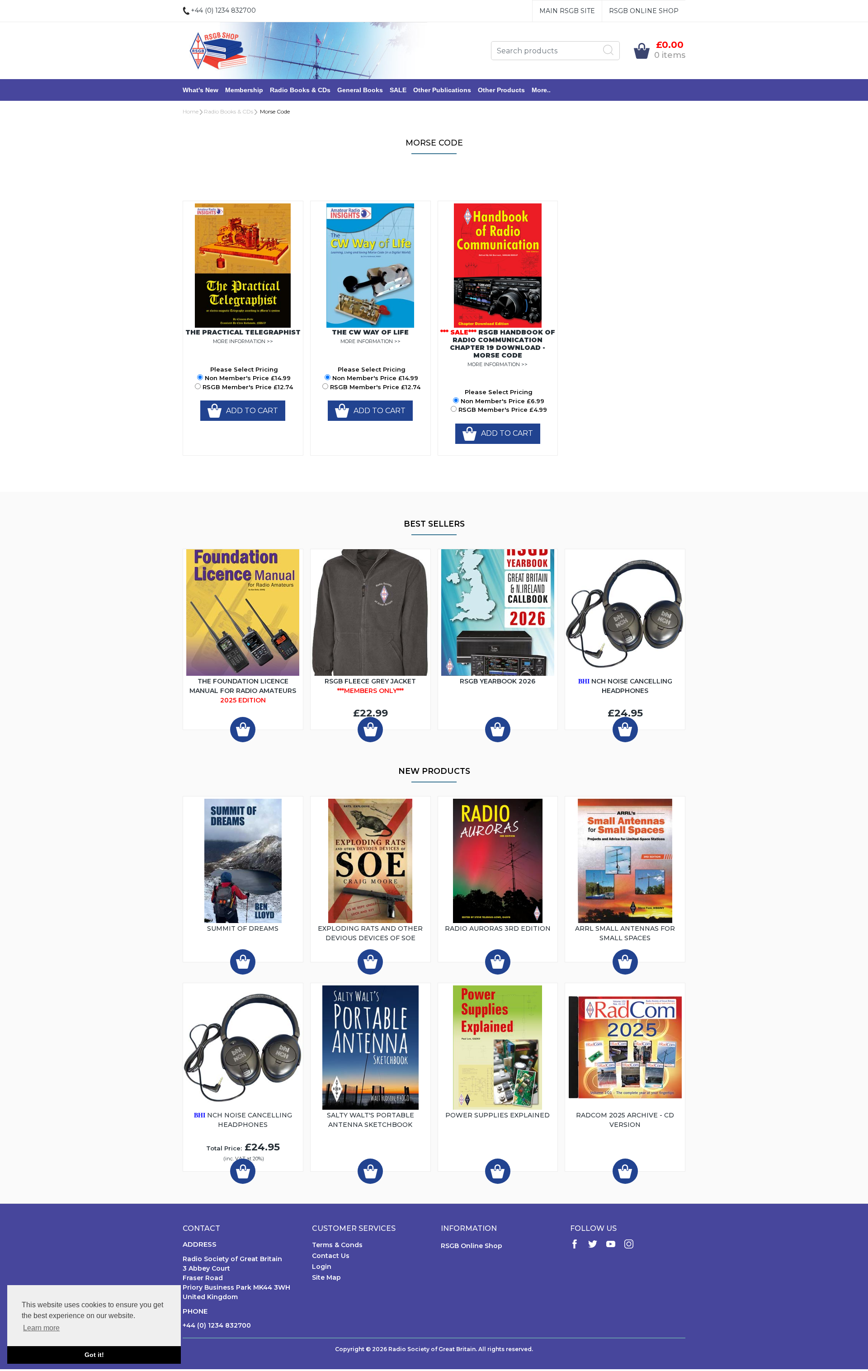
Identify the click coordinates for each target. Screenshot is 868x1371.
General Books (360, 90)
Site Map (326, 1277)
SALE (398, 90)
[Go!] (608, 50)
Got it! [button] (94, 1354)
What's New (200, 90)
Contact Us (330, 1256)
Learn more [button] (41, 1328)
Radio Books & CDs (300, 90)
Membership (244, 90)
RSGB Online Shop (644, 11)
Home (190, 111)
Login (321, 1267)
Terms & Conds (337, 1245)
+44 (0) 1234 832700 (217, 1325)
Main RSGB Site (567, 11)
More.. (541, 90)
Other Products (501, 90)
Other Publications (442, 90)
